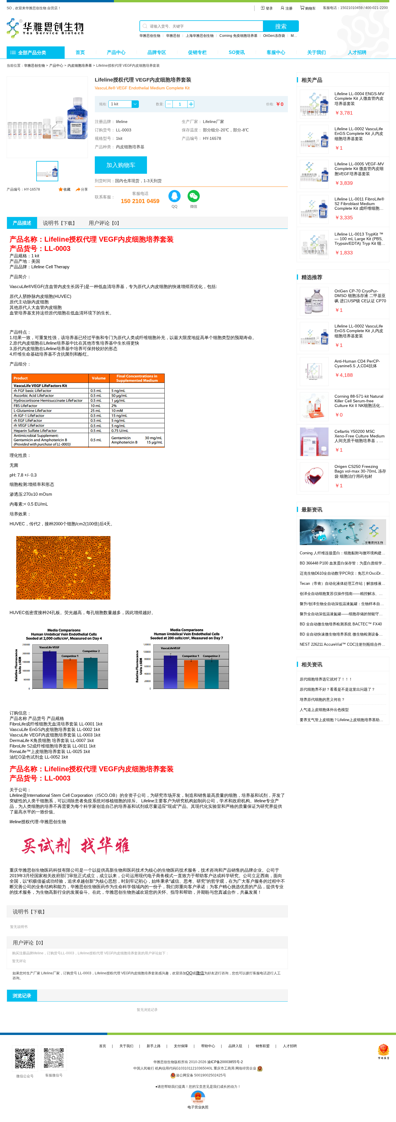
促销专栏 (197, 52)
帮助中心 (208, 1046)
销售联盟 (263, 1046)
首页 (80, 52)
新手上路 (154, 1046)
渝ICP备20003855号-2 (225, 1062)
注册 (289, 8)
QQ (189, 973)
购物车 (310, 8)
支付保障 (181, 1046)
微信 (200, 973)
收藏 (66, 189)
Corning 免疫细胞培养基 (238, 36)
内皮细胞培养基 (80, 66)
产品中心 (116, 52)
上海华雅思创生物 (200, 36)
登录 (269, 8)
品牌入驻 (235, 1046)
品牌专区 (157, 52)
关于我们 (316, 52)
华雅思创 (173, 36)
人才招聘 (357, 52)
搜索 (281, 26)
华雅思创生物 (149, 36)
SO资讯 (237, 52)
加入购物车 (120, 165)
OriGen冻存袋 (274, 36)
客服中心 (276, 52)
